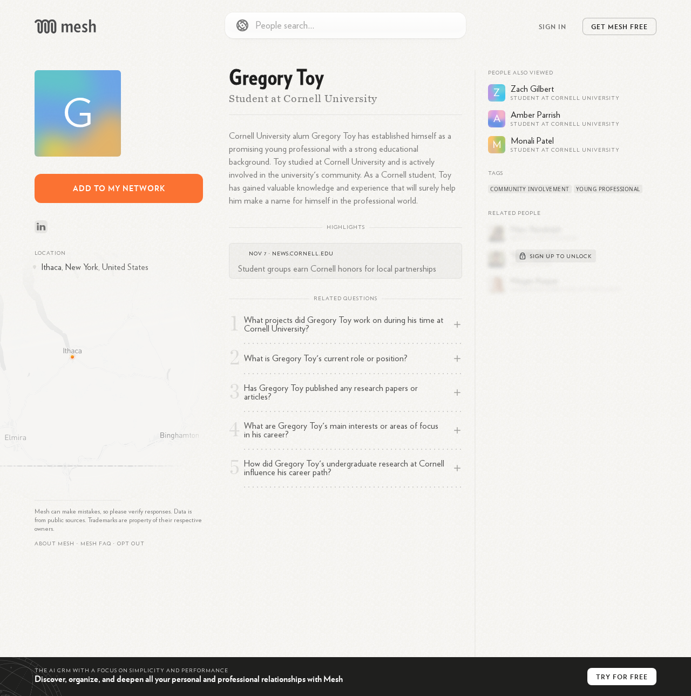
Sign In (552, 26)
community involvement (530, 189)
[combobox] (345, 25)
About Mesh (54, 543)
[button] (95, 543)
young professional (608, 189)
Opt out (131, 543)
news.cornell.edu (303, 253)
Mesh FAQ (95, 543)
